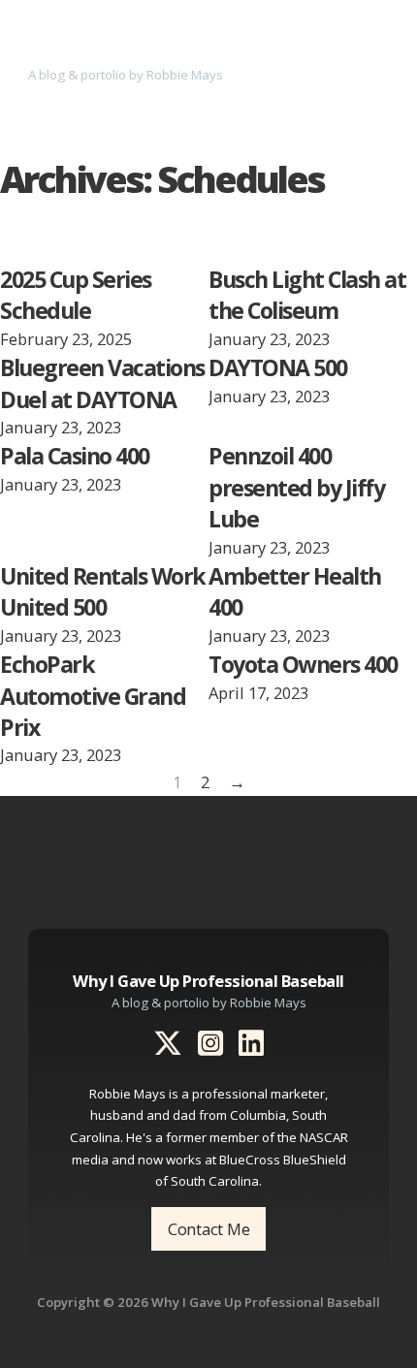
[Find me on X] (167, 1045)
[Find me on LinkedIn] (251, 1045)
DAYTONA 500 (277, 367)
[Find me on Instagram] (210, 1045)
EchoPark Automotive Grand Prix (92, 696)
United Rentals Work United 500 (103, 591)
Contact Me (209, 1229)
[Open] (376, 52)
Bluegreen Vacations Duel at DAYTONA (102, 383)
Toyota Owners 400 (303, 664)
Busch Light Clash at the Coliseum (306, 295)
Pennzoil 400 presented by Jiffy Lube (296, 487)
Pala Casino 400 (74, 455)
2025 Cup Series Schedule (75, 295)
